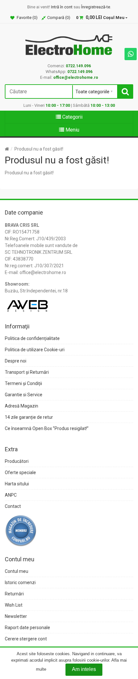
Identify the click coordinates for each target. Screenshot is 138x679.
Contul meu (16, 571)
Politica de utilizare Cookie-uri (35, 349)
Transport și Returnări (27, 372)
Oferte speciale (20, 472)
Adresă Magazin (21, 405)
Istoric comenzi (20, 582)
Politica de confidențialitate (32, 338)
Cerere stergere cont (26, 638)
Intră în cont (62, 7)
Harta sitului (17, 483)
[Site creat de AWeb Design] (27, 303)
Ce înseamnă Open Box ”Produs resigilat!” (47, 428)
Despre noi (15, 360)
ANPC (11, 495)
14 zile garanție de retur (29, 417)
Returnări (14, 593)
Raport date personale (27, 627)
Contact (13, 506)
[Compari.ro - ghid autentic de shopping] (21, 530)
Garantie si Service (23, 394)
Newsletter (16, 616)
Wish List (13, 605)
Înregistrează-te (95, 7)
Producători (17, 461)
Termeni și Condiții (23, 383)
